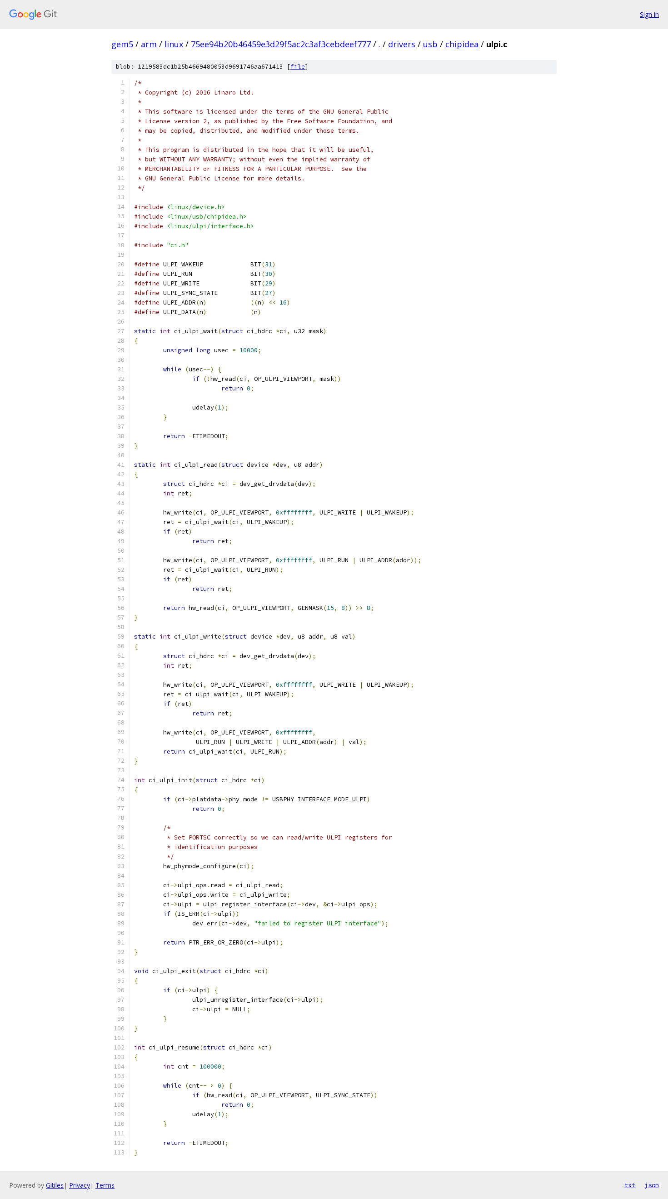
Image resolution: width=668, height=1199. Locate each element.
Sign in (649, 14)
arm (149, 44)
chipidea (462, 44)
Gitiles (55, 1185)
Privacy (79, 1185)
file (297, 66)
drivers (401, 44)
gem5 (122, 44)
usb (430, 44)
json (651, 1185)
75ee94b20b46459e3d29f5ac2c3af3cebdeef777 (281, 44)
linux (174, 44)
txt (629, 1185)
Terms (105, 1185)
